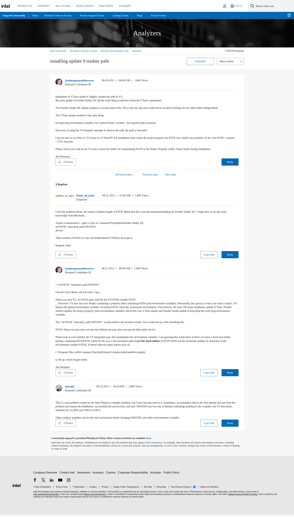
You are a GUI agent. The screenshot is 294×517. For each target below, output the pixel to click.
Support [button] (43, 6)
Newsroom (84, 475)
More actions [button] (227, 61)
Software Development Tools (120, 51)
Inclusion (156, 475)
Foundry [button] (121, 6)
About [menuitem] (35, 15)
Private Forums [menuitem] (165, 15)
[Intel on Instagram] (68, 483)
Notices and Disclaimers (94, 496)
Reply (229, 165)
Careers (111, 475)
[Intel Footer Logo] (17, 487)
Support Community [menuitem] (14, 15)
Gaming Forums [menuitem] (126, 15)
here (148, 441)
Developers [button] (82, 6)
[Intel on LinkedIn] (52, 483)
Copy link (209, 258)
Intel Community (59, 51)
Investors (98, 475)
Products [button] (24, 6)
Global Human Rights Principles (242, 496)
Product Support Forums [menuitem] (96, 15)
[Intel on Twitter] (43, 483)
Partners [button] (102, 6)
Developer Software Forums (86, 51)
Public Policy (172, 475)
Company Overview (45, 475)
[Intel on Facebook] (35, 483)
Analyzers (145, 51)
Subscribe (200, 61)
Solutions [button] (61, 6)
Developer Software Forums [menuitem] (60, 15)
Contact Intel (67, 475)
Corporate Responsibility (133, 475)
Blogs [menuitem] (146, 15)
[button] (237, 81)
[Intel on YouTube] (60, 483)
